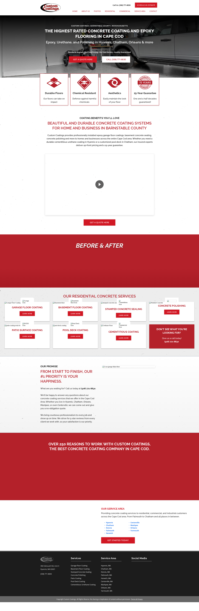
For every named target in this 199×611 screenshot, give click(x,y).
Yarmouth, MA (106, 591)
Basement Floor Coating (80, 569)
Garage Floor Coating (79, 566)
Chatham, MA (106, 569)
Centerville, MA (107, 581)
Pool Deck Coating (78, 581)
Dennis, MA (105, 572)
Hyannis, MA (106, 566)
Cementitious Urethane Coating (83, 585)
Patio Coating (76, 578)
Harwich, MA (106, 578)
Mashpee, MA (106, 585)
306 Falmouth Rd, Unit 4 (49, 566)
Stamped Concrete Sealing (81, 572)
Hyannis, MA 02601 (47, 569)
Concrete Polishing (78, 575)
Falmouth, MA (106, 575)
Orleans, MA (105, 588)
